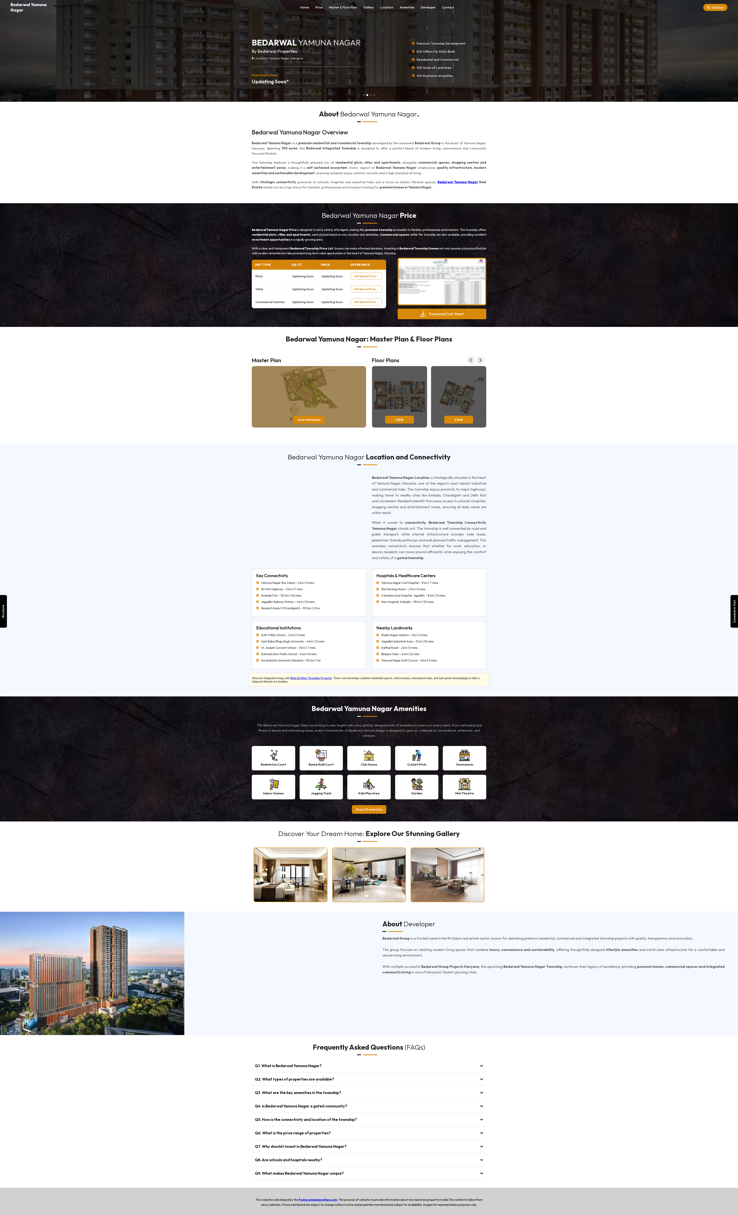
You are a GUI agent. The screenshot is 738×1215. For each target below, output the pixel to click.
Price (318, 7)
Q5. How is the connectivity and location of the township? (306, 1119)
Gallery (368, 7)
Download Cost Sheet (446, 314)
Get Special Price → (366, 276)
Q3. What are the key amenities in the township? (298, 1092)
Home (304, 7)
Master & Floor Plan (343, 7)
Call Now (717, 7)
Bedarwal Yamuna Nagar (458, 182)
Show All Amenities (369, 809)
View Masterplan (309, 420)
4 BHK (399, 420)
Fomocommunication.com (318, 1200)
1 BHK (458, 420)
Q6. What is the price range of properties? (293, 1132)
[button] (364, 95)
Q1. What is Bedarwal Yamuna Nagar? (288, 1065)
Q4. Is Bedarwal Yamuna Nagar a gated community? (301, 1106)
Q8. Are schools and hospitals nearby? (288, 1159)
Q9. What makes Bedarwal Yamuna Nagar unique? (299, 1173)
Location (386, 7)
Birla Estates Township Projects (311, 678)
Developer (428, 7)
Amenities (407, 7)
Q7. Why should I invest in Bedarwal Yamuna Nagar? (300, 1146)
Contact (448, 7)
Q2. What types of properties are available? (294, 1079)
